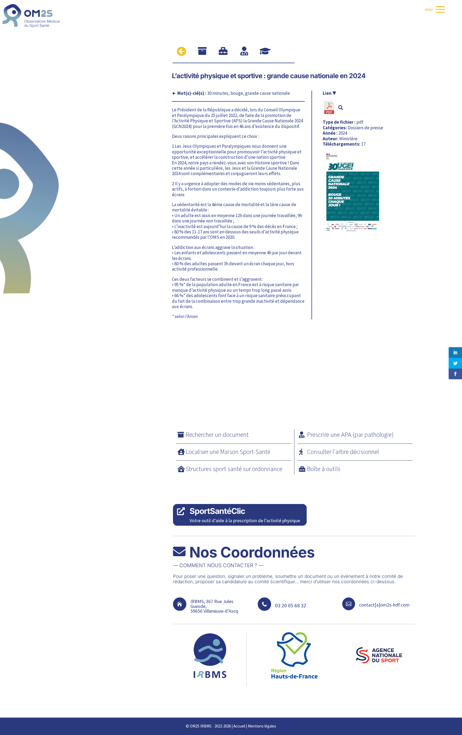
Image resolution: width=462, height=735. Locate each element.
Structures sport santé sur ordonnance (234, 469)
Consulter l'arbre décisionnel (343, 452)
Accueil (239, 726)
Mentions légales (262, 726)
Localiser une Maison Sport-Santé (228, 452)
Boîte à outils (323, 469)
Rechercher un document (217, 434)
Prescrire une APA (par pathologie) (350, 434)
